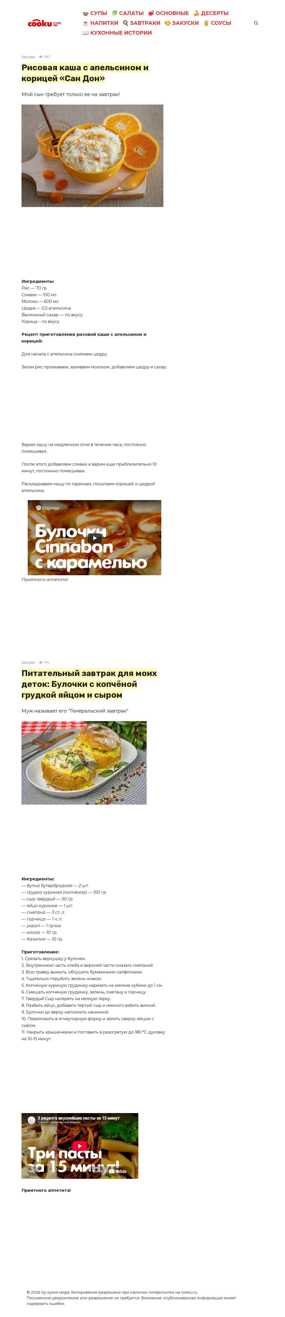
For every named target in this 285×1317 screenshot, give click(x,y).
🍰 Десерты (211, 13)
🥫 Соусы (217, 23)
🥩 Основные (168, 13)
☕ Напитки (100, 23)
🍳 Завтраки (141, 23)
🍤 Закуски (181, 23)
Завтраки (28, 57)
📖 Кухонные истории (117, 33)
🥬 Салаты (127, 13)
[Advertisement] (94, 242)
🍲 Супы (94, 13)
